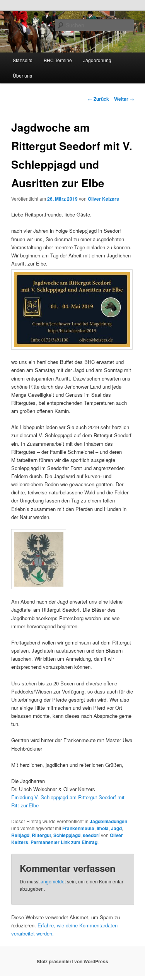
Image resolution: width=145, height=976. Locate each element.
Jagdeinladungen (108, 821)
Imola (103, 828)
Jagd (116, 828)
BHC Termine (58, 60)
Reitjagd (20, 835)
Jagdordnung (97, 60)
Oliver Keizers (103, 198)
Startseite (22, 60)
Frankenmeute (78, 828)
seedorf (91, 835)
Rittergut (41, 835)
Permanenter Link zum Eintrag (64, 842)
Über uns (22, 75)
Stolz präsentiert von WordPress (72, 961)
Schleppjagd (66, 835)
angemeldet (53, 881)
